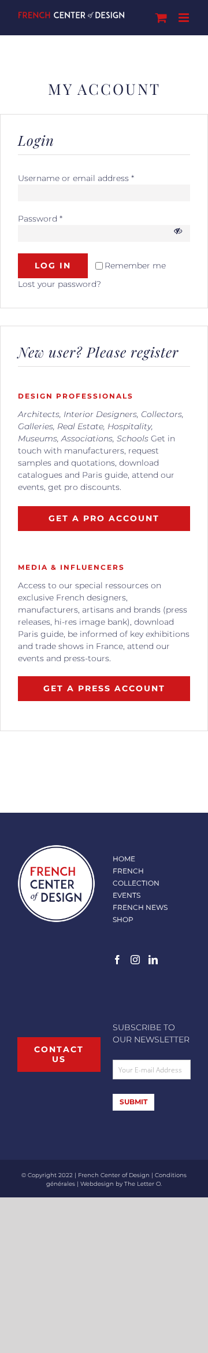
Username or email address (76, 178)
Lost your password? (59, 284)
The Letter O (142, 1184)
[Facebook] (117, 959)
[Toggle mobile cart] (161, 18)
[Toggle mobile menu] (185, 18)
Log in (53, 265)
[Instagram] (135, 959)
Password (40, 218)
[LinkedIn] (153, 959)
